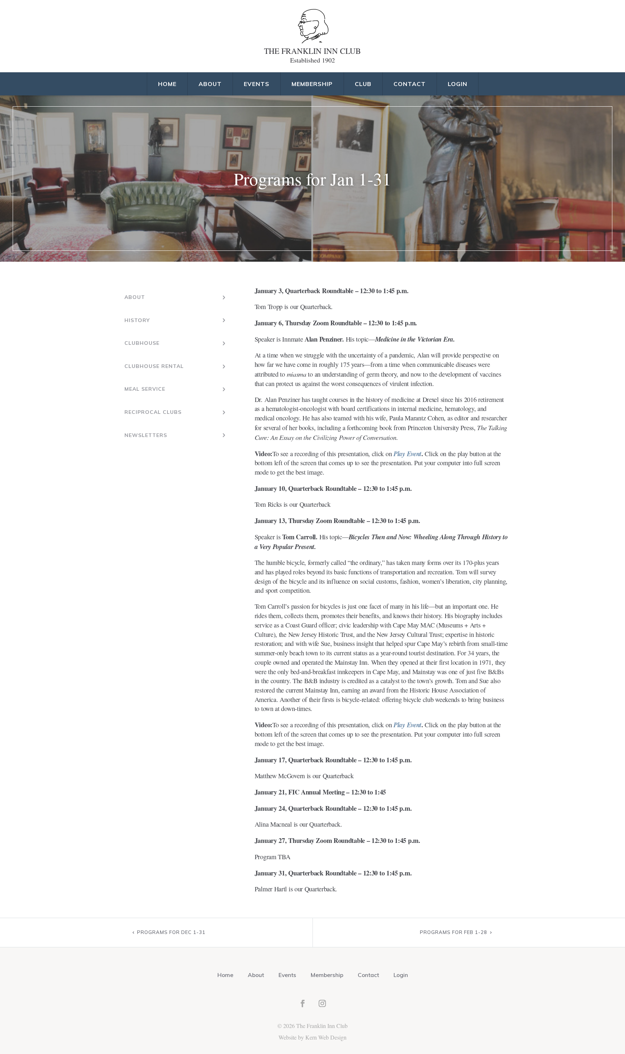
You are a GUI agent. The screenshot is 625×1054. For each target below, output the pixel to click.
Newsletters (145, 435)
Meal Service (144, 389)
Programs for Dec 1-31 (171, 932)
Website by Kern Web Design (312, 1037)
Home (167, 83)
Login (457, 83)
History (137, 320)
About (210, 83)
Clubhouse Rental (154, 366)
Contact (410, 83)
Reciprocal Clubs (153, 412)
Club (363, 83)
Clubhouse (142, 343)
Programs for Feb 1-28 (453, 932)
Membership (312, 83)
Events (256, 83)
